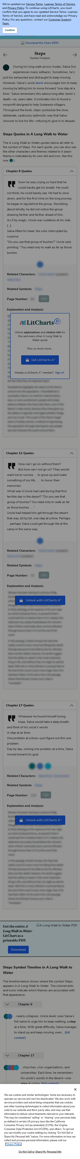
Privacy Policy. (13, 1144)
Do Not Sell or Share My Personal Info (40, 1152)
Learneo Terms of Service (59, 4)
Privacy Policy (16, 8)
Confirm (10, 30)
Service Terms (34, 4)
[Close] (75, 1089)
